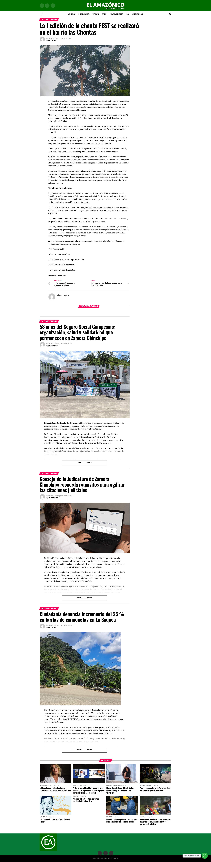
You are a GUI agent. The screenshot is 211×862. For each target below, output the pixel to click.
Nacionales (71, 14)
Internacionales (83, 14)
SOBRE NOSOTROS (137, 14)
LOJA (127, 14)
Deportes (96, 14)
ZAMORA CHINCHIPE (116, 14)
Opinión (104, 14)
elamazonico (53, 40)
